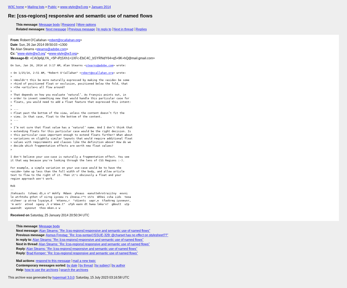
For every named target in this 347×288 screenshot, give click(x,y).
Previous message (81, 29)
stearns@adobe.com (51, 49)
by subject (102, 265)
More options (87, 24)
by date (72, 265)
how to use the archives (41, 270)
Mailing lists (36, 7)
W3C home (16, 7)
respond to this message (53, 260)
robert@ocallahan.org (64, 40)
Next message (56, 29)
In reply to (104, 29)
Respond (68, 24)
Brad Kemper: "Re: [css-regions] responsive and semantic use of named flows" (82, 253)
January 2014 (101, 7)
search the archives (74, 270)
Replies (141, 29)
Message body (49, 24)
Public (52, 7)
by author (118, 265)
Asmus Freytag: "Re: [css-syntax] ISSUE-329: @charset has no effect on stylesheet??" (107, 235)
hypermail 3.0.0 (63, 277)
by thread (86, 265)
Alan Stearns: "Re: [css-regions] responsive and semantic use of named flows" (94, 230)
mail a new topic (84, 260)
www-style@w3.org (74, 7)
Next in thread (123, 29)
